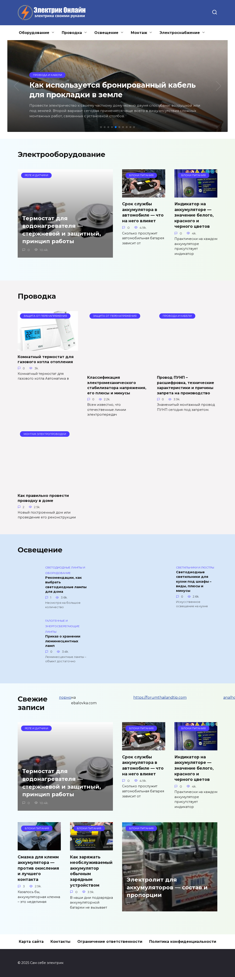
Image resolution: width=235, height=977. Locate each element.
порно (65, 697)
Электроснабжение (179, 33)
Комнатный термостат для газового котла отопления (46, 359)
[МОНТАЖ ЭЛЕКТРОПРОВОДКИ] (48, 486)
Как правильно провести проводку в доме (43, 498)
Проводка (72, 33)
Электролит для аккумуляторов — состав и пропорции (167, 887)
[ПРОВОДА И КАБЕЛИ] (187, 368)
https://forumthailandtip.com (160, 697)
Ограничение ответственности (109, 941)
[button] (101, 127)
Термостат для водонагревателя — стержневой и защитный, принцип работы (61, 230)
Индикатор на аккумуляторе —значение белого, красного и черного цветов (194, 215)
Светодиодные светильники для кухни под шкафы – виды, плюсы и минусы (193, 581)
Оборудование (34, 33)
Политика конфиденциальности (182, 941)
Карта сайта (31, 941)
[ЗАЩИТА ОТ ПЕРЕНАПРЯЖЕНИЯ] (48, 348)
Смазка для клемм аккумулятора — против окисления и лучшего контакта (38, 868)
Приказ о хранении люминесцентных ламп (62, 641)
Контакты (60, 941)
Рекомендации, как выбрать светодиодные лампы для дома (66, 585)
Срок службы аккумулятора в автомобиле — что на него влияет (143, 212)
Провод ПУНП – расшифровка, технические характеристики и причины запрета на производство (185, 385)
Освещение (106, 33)
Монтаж (139, 33)
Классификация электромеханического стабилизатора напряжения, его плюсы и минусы (116, 385)
